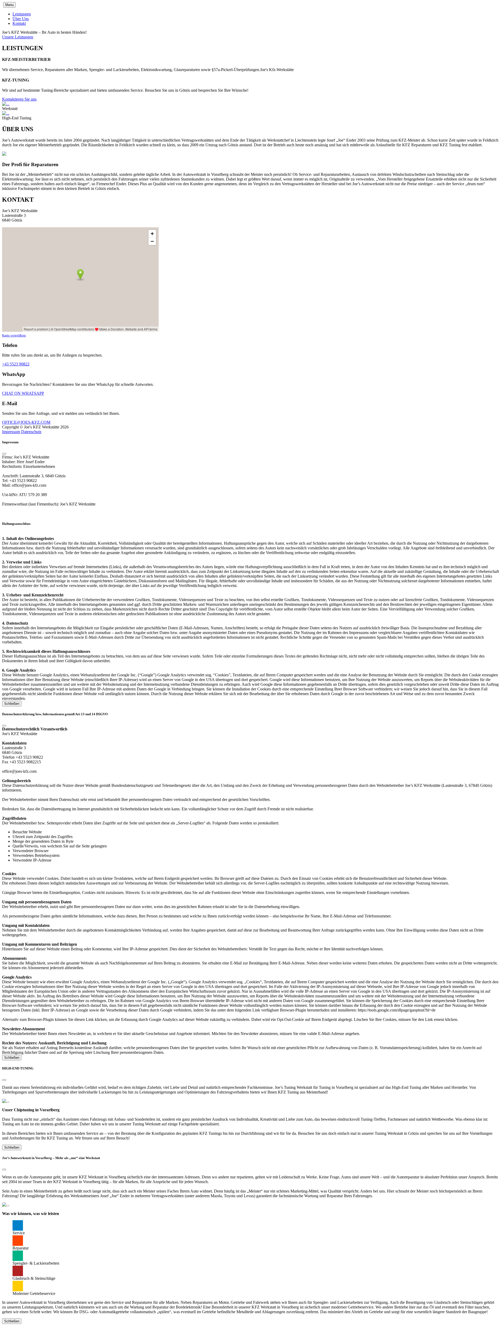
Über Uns (21, 18)
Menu (9, 5)
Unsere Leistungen (17, 37)
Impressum (11, 431)
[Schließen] (4, 454)
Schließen (11, 704)
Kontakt (19, 23)
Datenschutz (31, 431)
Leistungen (22, 14)
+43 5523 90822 (15, 364)
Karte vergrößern (14, 335)
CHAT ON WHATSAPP (23, 393)
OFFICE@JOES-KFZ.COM (26, 422)
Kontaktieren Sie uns (19, 99)
